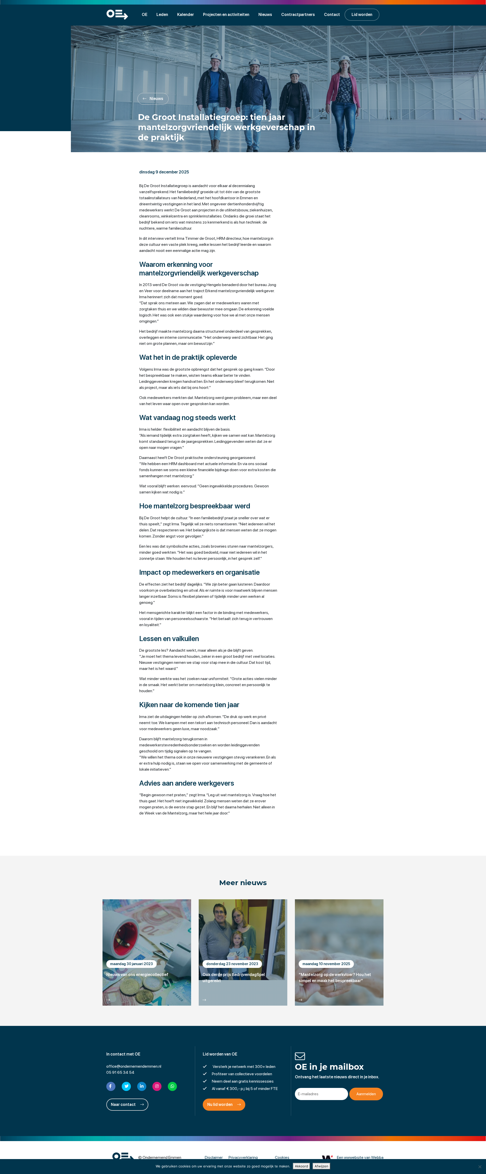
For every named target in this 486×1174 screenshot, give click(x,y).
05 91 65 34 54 (120, 1072)
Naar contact (123, 1104)
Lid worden (362, 14)
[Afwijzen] (479, 1166)
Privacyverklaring (243, 1157)
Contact (332, 14)
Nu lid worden (220, 1104)
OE (144, 14)
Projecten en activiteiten (226, 14)
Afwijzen (321, 1166)
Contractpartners (298, 14)
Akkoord (301, 1166)
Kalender (185, 14)
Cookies (282, 1157)
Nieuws (265, 14)
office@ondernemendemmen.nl (133, 1066)
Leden (162, 14)
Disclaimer (214, 1157)
